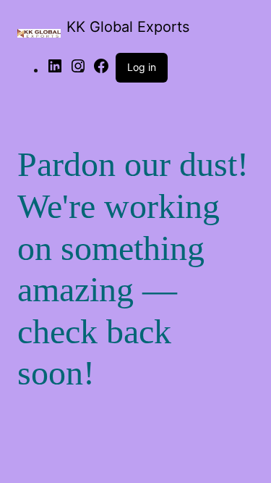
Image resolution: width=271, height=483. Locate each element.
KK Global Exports (127, 26)
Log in (141, 67)
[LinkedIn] (55, 70)
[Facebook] (101, 70)
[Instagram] (78, 70)
